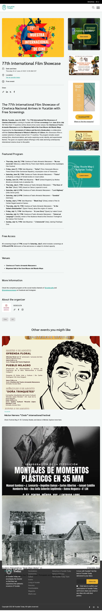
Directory (31, 585)
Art (13, 319)
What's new (32, 594)
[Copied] (3, 92)
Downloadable (33, 588)
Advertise (91, 2)
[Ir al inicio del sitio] (8, 10)
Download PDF (84, 117)
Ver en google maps (13, 77)
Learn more (84, 175)
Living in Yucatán (34, 582)
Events (30, 580)
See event (84, 37)
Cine (5, 319)
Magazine (31, 591)
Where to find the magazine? (84, 122)
